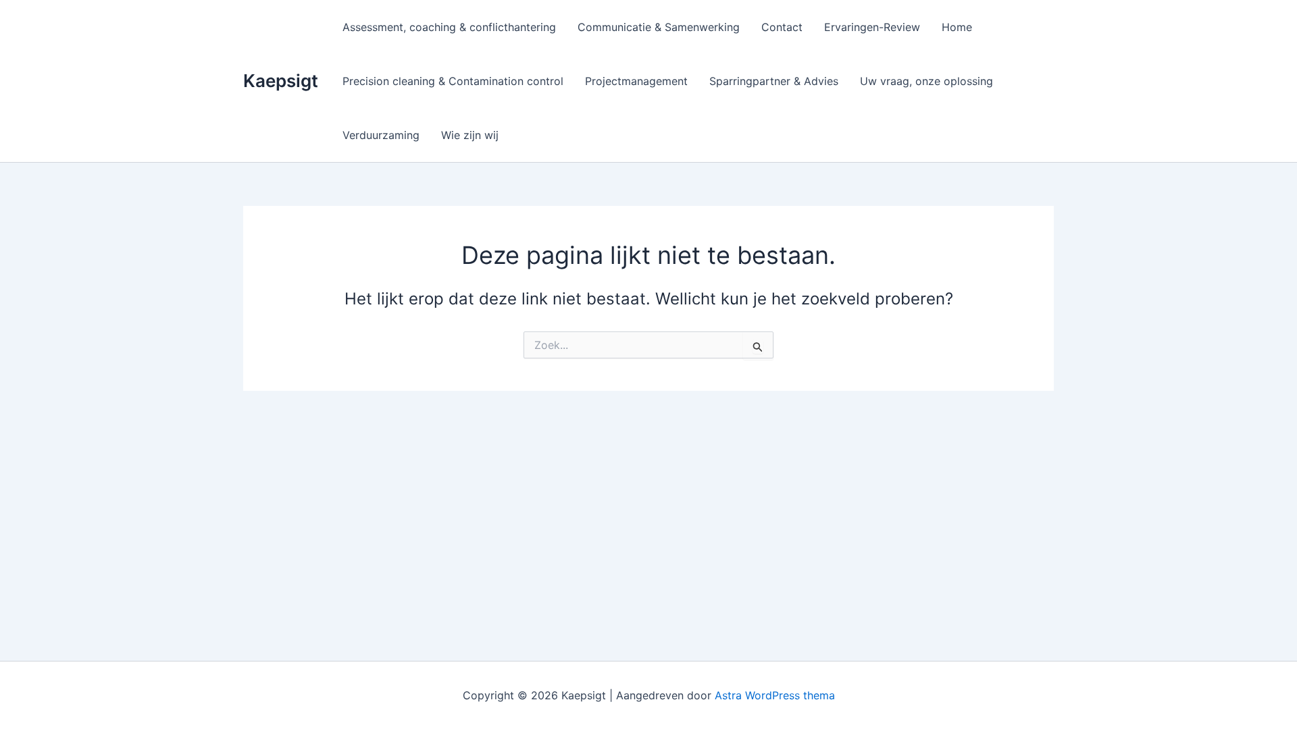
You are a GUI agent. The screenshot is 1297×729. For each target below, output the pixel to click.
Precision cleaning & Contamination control (452, 81)
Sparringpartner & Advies (773, 81)
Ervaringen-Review (872, 27)
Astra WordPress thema (775, 695)
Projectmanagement (636, 81)
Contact (782, 27)
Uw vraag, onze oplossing (926, 81)
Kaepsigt (280, 80)
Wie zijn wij (470, 135)
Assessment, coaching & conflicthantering (449, 27)
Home (957, 27)
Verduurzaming (380, 135)
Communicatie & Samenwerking (659, 27)
